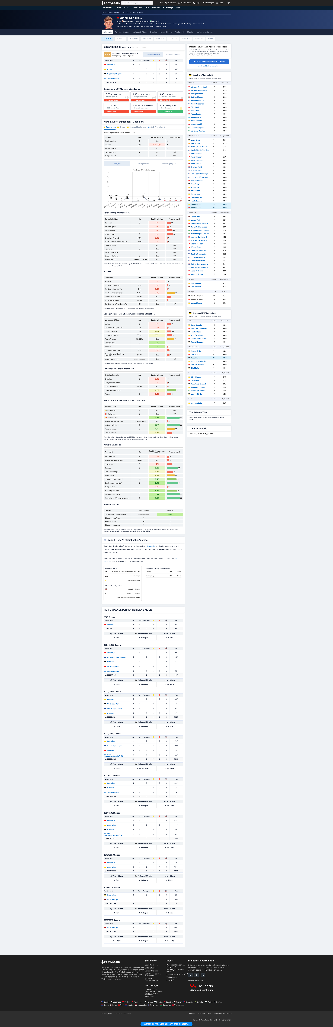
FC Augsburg (128, 21)
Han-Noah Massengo (199, 174)
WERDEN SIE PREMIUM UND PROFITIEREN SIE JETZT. (166, 1024)
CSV (178, 8)
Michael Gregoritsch (199, 87)
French (179, 1002)
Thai (122, 1005)
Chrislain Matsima (198, 257)
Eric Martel (195, 368)
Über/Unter (107, 8)
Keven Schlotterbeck (199, 223)
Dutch (106, 1005)
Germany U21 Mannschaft (204, 313)
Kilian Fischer (196, 377)
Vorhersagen (171, 977)
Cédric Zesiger (197, 244)
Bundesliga (111, 64)
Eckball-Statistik (151, 971)
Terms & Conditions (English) (205, 1020)
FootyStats (108, 1013)
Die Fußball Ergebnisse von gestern (175, 966)
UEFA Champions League (116, 657)
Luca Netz (195, 380)
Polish (210, 1002)
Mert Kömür (195, 140)
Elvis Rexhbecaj (197, 180)
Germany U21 (156, 21)
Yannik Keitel (196, 204)
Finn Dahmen (196, 283)
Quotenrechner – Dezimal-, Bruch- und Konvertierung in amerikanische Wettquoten (153, 993)
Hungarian (166, 1005)
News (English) (225, 1020)
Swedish (200, 1002)
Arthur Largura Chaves (200, 230)
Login (228, 3)
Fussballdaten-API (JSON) (177, 974)
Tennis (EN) (137, 8)
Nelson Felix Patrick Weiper (202, 339)
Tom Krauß (195, 354)
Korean (150, 1002)
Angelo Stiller (196, 351)
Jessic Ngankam (197, 342)
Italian (114, 1005)
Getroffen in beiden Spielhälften (153, 975)
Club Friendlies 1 (113, 671)
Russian (159, 1002)
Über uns (201, 1013)
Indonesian (142, 1005)
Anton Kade (195, 191)
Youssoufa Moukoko (199, 328)
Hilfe (209, 1013)
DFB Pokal (110, 624)
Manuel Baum (196, 303)
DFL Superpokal (113, 666)
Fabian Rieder (196, 153)
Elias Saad (195, 107)
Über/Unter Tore (151, 965)
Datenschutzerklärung (223, 1013)
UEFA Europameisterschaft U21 (113, 755)
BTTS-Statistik (150, 968)
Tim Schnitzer (196, 197)
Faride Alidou (196, 332)
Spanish (169, 1002)
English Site (171, 980)
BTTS (126, 8)
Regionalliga (111, 825)
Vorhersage (168, 8)
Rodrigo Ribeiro (197, 94)
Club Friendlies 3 (113, 78)
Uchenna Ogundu (198, 127)
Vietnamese (179, 1005)
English (107, 1002)
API (147, 8)
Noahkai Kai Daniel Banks (201, 237)
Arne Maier (195, 184)
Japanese (117, 1002)
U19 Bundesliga (112, 899)
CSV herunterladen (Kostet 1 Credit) (210, 61)
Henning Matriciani (198, 391)
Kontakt (192, 1013)
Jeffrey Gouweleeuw (199, 264)
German (219, 1002)
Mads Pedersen (197, 271)
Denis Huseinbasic (198, 361)
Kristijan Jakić (196, 167)
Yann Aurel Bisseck (198, 384)
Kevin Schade (196, 325)
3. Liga (109, 69)
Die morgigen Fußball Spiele (175, 970)
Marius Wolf (195, 217)
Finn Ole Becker (197, 365)
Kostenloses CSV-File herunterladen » (209, 66)
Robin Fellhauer (197, 160)
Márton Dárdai (196, 394)
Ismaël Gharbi (196, 121)
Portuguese (138, 1002)
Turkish (127, 1002)
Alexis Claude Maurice (200, 147)
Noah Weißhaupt (197, 335)
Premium (156, 8)
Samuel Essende (197, 100)
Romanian (189, 1002)
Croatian (130, 1005)
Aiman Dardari (196, 114)
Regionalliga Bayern (114, 74)
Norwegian (154, 1005)
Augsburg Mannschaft (203, 75)
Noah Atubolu (196, 403)
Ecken (118, 8)
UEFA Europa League (114, 708)
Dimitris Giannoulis (198, 250)
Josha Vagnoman (198, 387)
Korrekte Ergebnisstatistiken (152, 979)
